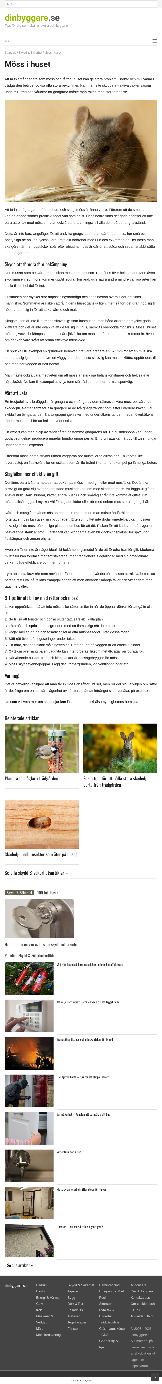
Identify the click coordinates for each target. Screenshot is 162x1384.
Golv (39, 1304)
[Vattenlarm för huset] (29, 1152)
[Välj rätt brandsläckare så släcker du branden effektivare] (29, 965)
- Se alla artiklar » (19, 1265)
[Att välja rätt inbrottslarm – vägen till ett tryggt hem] (29, 1003)
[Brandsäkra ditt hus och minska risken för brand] (29, 1040)
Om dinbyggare (142, 1291)
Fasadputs (75, 1310)
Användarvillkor (142, 1316)
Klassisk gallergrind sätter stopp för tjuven (81, 1189)
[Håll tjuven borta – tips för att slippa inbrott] (29, 1078)
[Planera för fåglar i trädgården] (42, 726)
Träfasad (74, 1316)
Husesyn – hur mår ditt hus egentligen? (80, 1226)
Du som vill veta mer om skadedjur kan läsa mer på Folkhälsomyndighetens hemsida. (72, 702)
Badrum (42, 1285)
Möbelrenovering (48, 1335)
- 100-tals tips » (46, 892)
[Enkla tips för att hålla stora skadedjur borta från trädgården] (120, 726)
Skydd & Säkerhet (30, 52)
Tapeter (73, 1291)
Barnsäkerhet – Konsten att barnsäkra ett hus (83, 1114)
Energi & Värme (47, 1298)
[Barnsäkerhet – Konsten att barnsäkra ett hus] (29, 1115)
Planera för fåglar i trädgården (31, 778)
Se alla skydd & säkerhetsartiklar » (36, 872)
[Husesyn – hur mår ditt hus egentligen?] (29, 1227)
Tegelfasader (77, 1322)
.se (32, 17)
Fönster (73, 1329)
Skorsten (105, 1304)
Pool (102, 1298)
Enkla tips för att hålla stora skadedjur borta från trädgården (116, 781)
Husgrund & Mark (112, 1291)
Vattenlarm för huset (69, 1152)
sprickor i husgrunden (46, 626)
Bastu (40, 1291)
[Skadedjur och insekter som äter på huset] (42, 802)
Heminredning (109, 1285)
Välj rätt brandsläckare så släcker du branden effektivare (90, 964)
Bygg (71, 1298)
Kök (39, 1310)
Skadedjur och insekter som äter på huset (41, 854)
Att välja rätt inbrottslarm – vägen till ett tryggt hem (88, 1002)
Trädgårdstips (109, 1322)
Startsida (10, 52)
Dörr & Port (76, 1304)
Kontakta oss (140, 1298)
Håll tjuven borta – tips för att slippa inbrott (83, 1077)
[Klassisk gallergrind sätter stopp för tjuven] (29, 1190)
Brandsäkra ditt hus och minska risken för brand (85, 1039)
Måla (39, 1329)
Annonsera (138, 1285)
